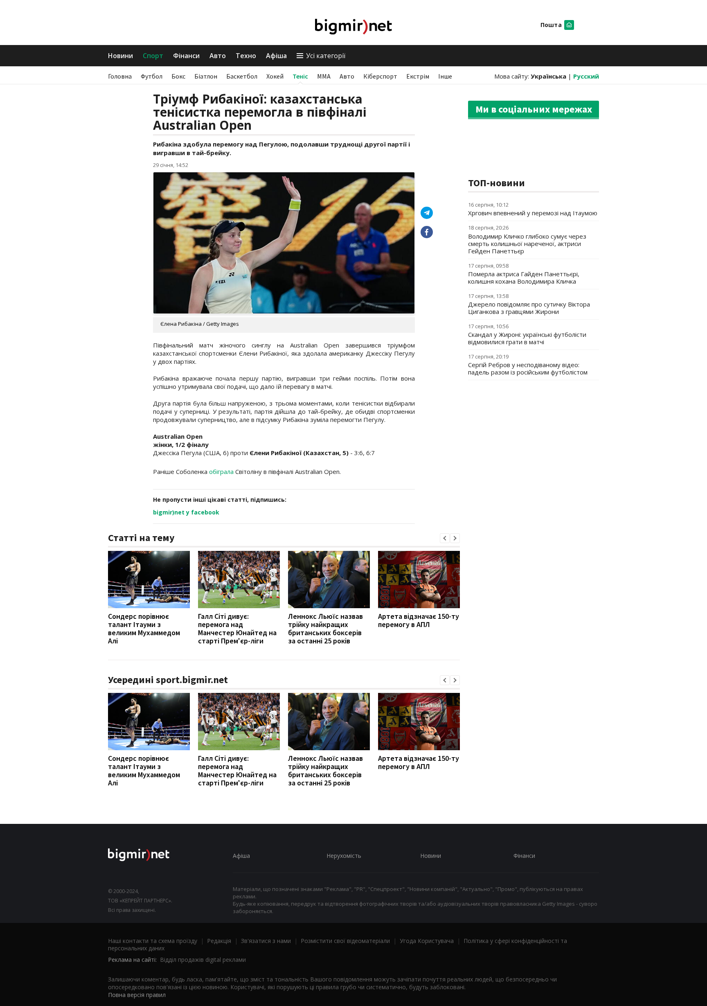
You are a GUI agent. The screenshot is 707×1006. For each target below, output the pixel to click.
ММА (324, 76)
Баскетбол (241, 76)
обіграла (222, 471)
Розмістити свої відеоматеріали (345, 941)
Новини (120, 55)
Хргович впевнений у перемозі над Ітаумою (532, 213)
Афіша (276, 55)
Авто (217, 55)
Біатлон (205, 76)
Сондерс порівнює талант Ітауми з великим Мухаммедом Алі (144, 628)
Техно (246, 55)
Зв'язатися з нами (266, 941)
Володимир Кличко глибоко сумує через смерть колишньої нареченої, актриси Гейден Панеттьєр (527, 243)
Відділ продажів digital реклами (203, 959)
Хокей (275, 76)
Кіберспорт (380, 76)
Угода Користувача (427, 941)
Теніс (300, 76)
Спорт (153, 55)
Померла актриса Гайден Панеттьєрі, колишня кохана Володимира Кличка (523, 277)
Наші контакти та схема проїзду (152, 941)
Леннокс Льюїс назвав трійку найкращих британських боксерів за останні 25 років (325, 628)
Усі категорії (325, 55)
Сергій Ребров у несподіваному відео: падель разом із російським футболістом (528, 368)
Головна (120, 76)
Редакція (219, 941)
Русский (586, 76)
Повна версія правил (137, 995)
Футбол (151, 76)
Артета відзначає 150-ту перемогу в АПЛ (418, 620)
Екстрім (417, 76)
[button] (445, 538)
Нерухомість (343, 855)
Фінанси (186, 55)
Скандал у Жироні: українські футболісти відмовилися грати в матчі (527, 338)
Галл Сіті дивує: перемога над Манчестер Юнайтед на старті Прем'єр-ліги (237, 628)
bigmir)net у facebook (186, 512)
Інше (445, 76)
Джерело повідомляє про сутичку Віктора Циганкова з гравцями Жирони (529, 308)
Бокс (178, 76)
